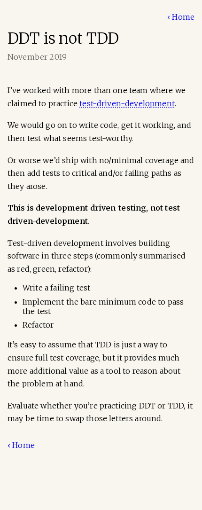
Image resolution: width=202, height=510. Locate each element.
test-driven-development (127, 103)
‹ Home (180, 17)
